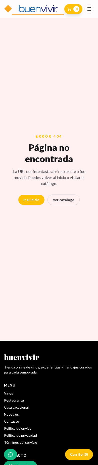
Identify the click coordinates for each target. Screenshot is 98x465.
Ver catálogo (63, 200)
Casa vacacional (16, 407)
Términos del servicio (20, 442)
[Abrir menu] (89, 9)
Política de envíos (17, 428)
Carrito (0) (79, 454)
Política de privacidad (20, 435)
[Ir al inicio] (34, 9)
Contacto (11, 421)
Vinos (8, 393)
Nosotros (11, 414)
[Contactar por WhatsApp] (10, 454)
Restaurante (14, 400)
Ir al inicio (31, 200)
